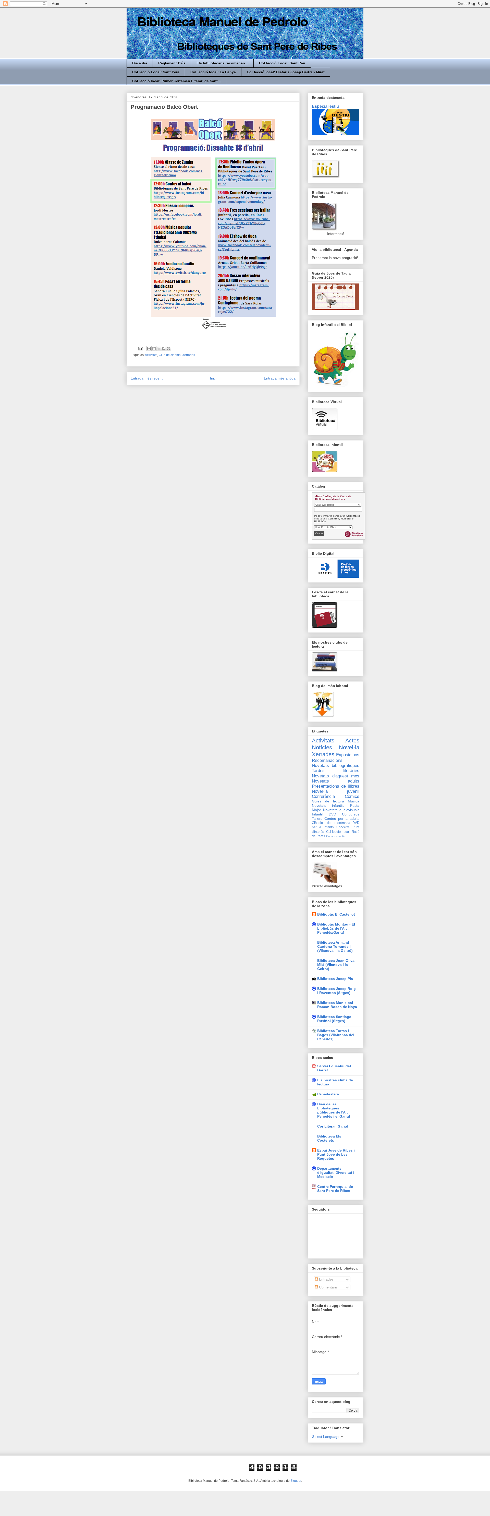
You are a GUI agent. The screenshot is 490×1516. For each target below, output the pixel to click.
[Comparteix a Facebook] (163, 348)
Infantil (317, 814)
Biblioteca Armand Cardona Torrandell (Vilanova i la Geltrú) (335, 946)
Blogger (295, 1481)
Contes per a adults (341, 818)
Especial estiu (325, 106)
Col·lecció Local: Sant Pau (282, 63)
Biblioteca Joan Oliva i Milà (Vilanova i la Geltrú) (337, 964)
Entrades (326, 1279)
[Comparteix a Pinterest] (168, 348)
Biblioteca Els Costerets (329, 1138)
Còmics (352, 796)
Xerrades (188, 355)
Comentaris (328, 1287)
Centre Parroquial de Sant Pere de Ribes (335, 1189)
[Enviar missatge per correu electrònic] (140, 348)
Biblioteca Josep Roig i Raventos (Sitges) (336, 991)
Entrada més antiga (280, 378)
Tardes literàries (335, 770)
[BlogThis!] (153, 348)
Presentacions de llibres (335, 786)
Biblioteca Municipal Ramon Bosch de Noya (337, 1005)
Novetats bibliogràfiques (335, 765)
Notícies (322, 747)
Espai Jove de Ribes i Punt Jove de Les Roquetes (336, 1154)
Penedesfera (328, 1094)
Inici (213, 378)
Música (353, 801)
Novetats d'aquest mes (335, 776)
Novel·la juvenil (335, 791)
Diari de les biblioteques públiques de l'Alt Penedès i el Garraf (333, 1110)
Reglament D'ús (172, 63)
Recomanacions (327, 760)
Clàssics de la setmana (331, 823)
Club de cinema (170, 355)
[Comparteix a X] (158, 348)
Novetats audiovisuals (341, 810)
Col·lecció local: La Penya (213, 72)
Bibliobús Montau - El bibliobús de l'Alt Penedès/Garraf (336, 928)
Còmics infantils (336, 836)
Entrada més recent (147, 378)
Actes (352, 740)
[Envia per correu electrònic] (149, 348)
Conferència (323, 796)
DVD (332, 814)
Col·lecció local (338, 832)
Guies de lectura (328, 801)
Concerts (343, 827)
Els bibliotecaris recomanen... (222, 63)
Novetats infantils (328, 805)
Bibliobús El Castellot (336, 914)
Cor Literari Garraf (332, 1126)
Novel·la (349, 747)
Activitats (151, 355)
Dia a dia (139, 63)
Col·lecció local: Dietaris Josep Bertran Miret (286, 72)
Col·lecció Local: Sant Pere (155, 72)
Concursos (350, 814)
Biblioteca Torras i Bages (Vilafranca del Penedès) (335, 1035)
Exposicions (347, 754)
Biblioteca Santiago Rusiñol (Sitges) (334, 1019)
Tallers (317, 818)
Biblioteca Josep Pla (335, 979)
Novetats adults (335, 781)
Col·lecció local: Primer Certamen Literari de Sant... (176, 81)
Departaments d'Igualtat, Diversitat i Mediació (335, 1172)
